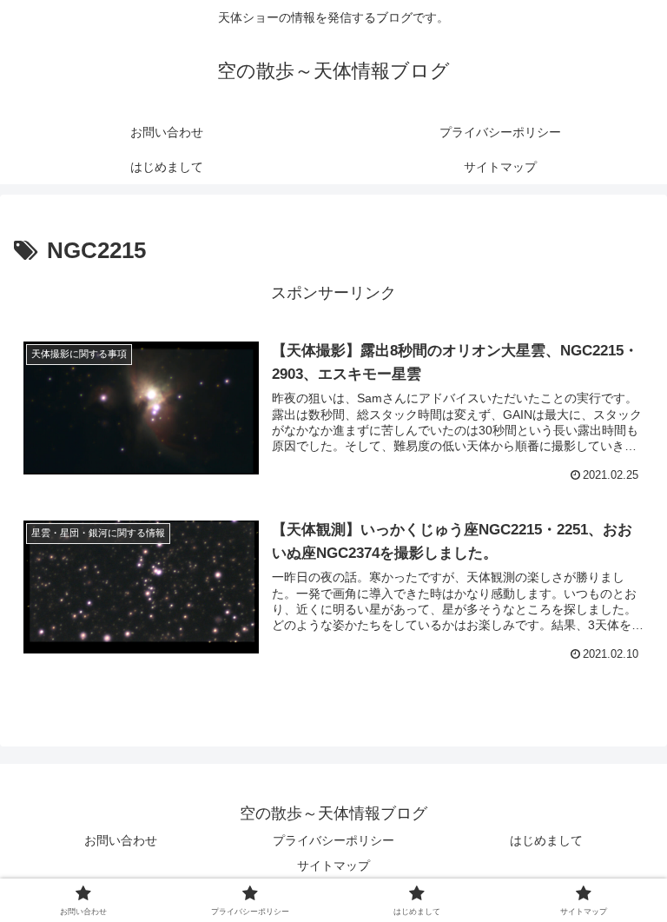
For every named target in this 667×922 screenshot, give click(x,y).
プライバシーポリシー (333, 840)
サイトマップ (333, 865)
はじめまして (546, 840)
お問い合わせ (120, 840)
